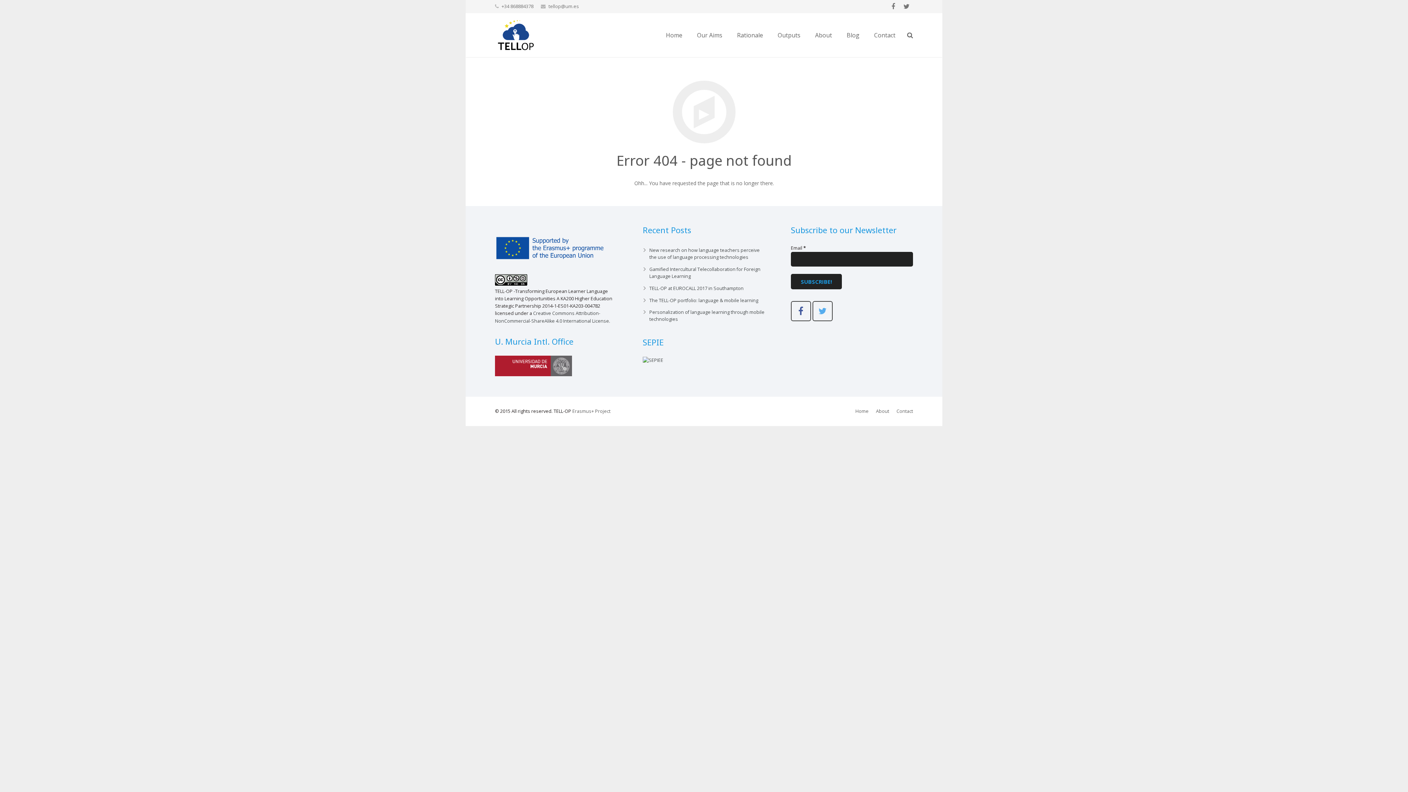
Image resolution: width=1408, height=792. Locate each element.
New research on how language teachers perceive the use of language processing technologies (704, 253)
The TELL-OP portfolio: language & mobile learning (703, 300)
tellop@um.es (564, 6)
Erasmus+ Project (591, 411)
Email (798, 248)
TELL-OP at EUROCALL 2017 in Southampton (696, 288)
